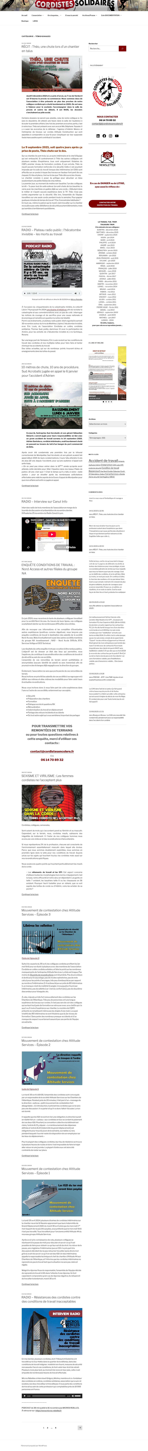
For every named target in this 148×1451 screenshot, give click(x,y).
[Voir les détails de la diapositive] (112, 373)
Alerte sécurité (94, 477)
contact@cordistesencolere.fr (52, 751)
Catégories (93, 433)
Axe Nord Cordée (106, 471)
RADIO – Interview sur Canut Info (44, 501)
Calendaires (95, 474)
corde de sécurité (95, 468)
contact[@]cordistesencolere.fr (107, 123)
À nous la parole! (71, 15)
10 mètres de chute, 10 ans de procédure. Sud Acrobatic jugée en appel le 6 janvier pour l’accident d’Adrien (50, 371)
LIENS (35, 21)
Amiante (121, 461)
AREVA (112, 477)
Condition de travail (110, 468)
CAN (114, 465)
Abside (122, 474)
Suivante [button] (123, 373)
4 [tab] (111, 401)
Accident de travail (103, 461)
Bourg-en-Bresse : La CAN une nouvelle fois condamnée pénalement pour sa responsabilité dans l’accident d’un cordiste (107, 717)
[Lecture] (25, 1396)
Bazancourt (94, 471)
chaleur (102, 474)
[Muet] (73, 1396)
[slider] (78, 1396)
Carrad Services (111, 474)
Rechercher (93, 44)
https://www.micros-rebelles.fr (49, 1411)
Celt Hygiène (104, 477)
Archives (92, 419)
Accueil (24, 15)
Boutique (25, 21)
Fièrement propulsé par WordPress (34, 1446)
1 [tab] (103, 401)
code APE (119, 465)
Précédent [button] (91, 373)
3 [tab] (108, 401)
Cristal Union (106, 465)
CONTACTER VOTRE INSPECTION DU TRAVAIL (107, 203)
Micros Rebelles (76, 299)
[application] (52, 1396)
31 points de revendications (41, 975)
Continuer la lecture (30, 214)
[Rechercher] (122, 48)
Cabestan (116, 471)
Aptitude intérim (94, 465)
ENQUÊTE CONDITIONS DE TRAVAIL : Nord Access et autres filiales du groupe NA (49, 569)
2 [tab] (106, 401)
